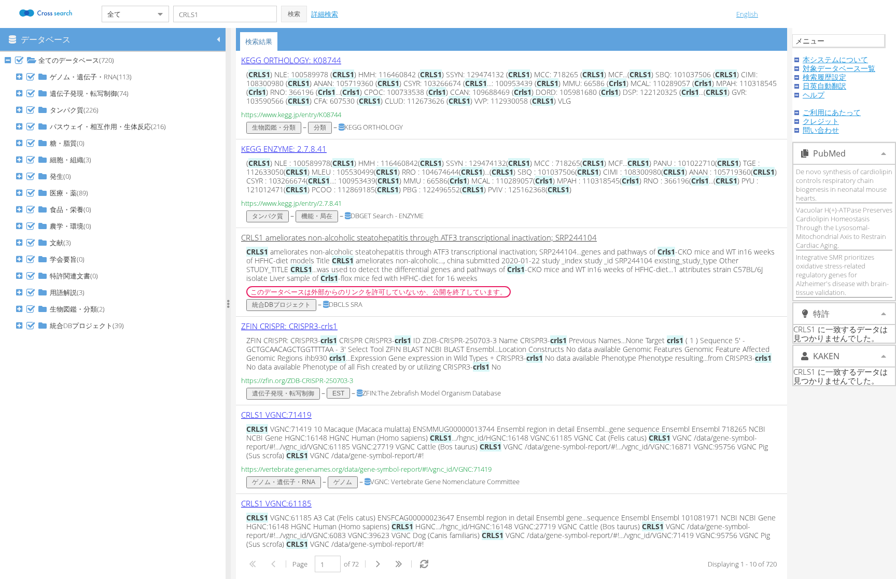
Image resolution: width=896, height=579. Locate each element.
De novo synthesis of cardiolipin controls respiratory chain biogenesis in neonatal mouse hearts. (844, 185)
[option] (511, 95)
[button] (294, 14)
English (747, 14)
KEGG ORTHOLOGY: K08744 (291, 60)
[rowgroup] (115, 315)
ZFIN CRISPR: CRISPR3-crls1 (289, 326)
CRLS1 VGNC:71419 (276, 414)
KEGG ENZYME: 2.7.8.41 (284, 149)
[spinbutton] (327, 564)
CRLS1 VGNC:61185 (276, 503)
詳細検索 (324, 14)
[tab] (258, 41)
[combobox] (127, 14)
